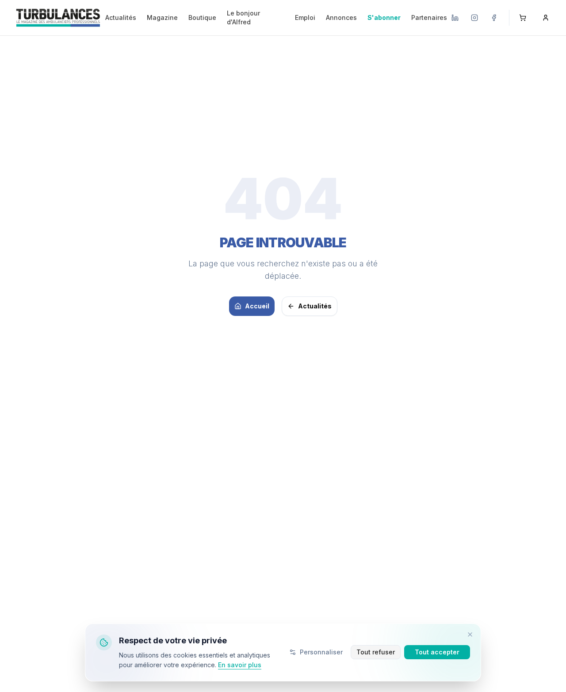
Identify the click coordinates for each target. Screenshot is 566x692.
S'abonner (384, 17)
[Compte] (545, 17)
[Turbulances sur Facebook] (494, 18)
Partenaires (429, 17)
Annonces (341, 17)
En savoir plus (239, 665)
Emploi (305, 17)
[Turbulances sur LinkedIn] (455, 18)
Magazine (162, 17)
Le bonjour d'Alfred (243, 17)
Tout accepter (437, 652)
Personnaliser (321, 652)
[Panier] (522, 17)
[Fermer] (470, 634)
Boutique (202, 17)
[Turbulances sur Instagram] (474, 18)
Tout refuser (375, 652)
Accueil (257, 306)
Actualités (120, 17)
